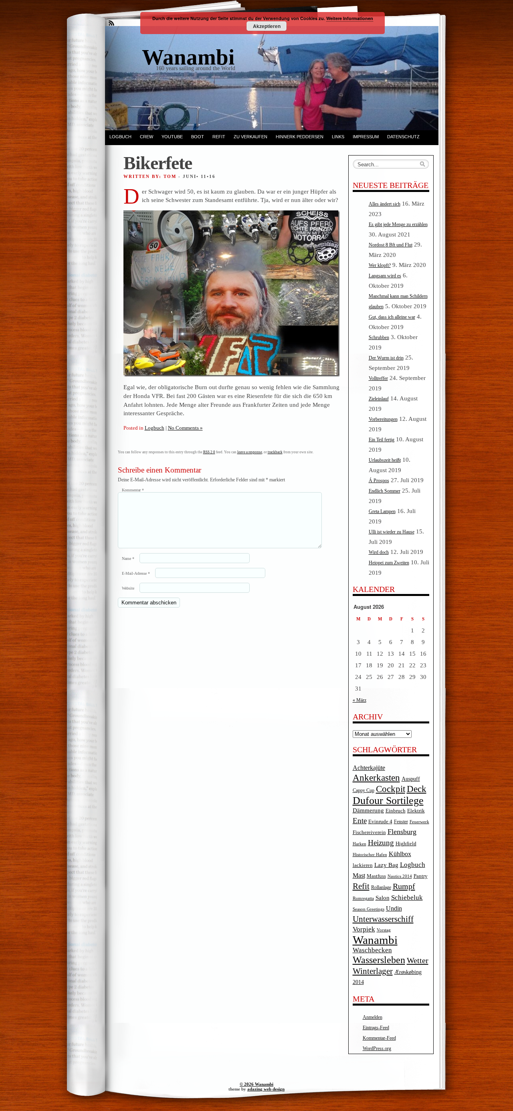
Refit (218, 136)
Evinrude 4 (380, 821)
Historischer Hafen (370, 854)
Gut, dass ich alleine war (392, 317)
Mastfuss (376, 876)
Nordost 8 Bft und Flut (390, 245)
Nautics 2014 (400, 876)
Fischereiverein (369, 832)
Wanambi (375, 939)
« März (359, 700)
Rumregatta (363, 898)
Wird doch (379, 552)
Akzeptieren (267, 26)
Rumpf (404, 886)
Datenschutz (403, 136)
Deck (416, 789)
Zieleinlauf (379, 399)
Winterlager (373, 971)
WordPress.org (377, 1048)
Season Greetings (368, 909)
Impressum (366, 136)
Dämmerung (368, 810)
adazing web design (266, 1089)
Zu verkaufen (250, 136)
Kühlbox (400, 853)
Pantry (421, 876)
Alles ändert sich (384, 204)
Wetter (417, 960)
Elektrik (416, 811)
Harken (359, 844)
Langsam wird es (385, 276)
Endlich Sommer (384, 491)
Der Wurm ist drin (386, 358)
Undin (394, 908)
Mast (359, 875)
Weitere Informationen (349, 18)
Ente (360, 820)
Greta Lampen (382, 511)
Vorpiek (364, 929)
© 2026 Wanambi (256, 1084)
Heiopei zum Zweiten (389, 563)
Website (128, 588)
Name (128, 558)
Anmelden (372, 1017)
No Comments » (185, 428)
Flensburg (402, 832)
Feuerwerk (419, 822)
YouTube (172, 136)
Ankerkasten (376, 777)
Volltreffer (378, 378)
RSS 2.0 (209, 452)
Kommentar (133, 490)
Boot (197, 136)
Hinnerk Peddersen (299, 136)
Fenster (401, 821)
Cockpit (390, 789)
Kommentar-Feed (379, 1038)
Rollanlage (381, 887)
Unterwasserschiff (383, 919)
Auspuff (411, 779)
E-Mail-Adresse (136, 573)
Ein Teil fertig (381, 439)
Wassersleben (379, 960)
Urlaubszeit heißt (385, 460)
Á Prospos (379, 480)
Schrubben (379, 337)
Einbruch (396, 811)
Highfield (406, 843)
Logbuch (120, 136)
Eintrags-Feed (376, 1027)
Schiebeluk (407, 897)
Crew (146, 136)
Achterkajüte (369, 767)
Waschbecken (372, 950)
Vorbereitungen (383, 419)
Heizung (381, 842)
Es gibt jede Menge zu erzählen (398, 224)
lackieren (363, 865)
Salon (383, 898)
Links (338, 136)
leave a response (249, 452)
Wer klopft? (380, 265)
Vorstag (384, 930)
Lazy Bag (386, 865)
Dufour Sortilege (388, 800)
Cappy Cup (363, 790)
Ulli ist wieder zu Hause (391, 532)
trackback (275, 452)
